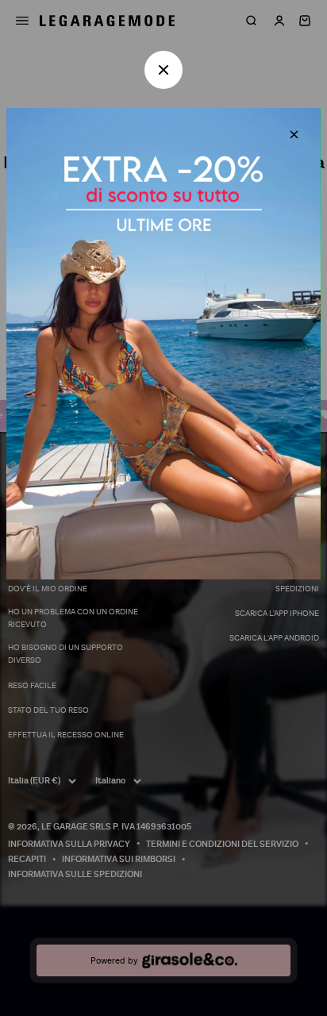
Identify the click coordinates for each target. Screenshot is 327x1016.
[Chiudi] (294, 134)
